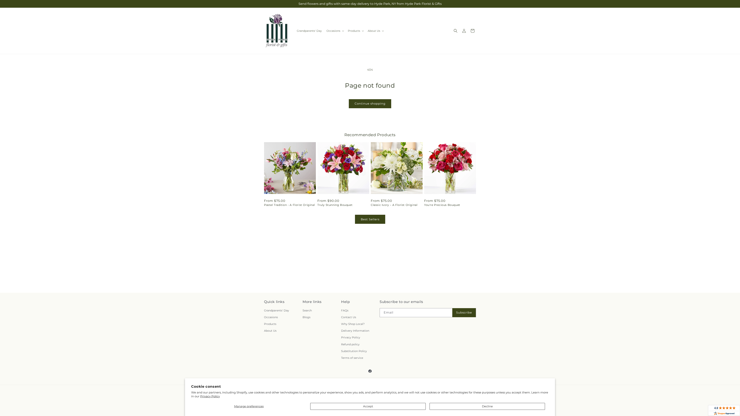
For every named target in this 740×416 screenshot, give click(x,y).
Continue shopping (370, 103)
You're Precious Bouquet (442, 205)
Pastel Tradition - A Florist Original (289, 205)
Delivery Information (355, 330)
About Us (270, 330)
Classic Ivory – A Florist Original (394, 205)
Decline (487, 406)
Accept (368, 406)
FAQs (344, 310)
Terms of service (352, 358)
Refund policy (350, 344)
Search (307, 310)
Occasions (271, 317)
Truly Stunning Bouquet (334, 205)
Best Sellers (370, 219)
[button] (335, 31)
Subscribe (464, 312)
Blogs (306, 317)
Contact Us (348, 317)
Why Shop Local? (353, 324)
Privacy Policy (210, 396)
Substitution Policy (354, 351)
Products (270, 324)
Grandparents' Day (276, 310)
